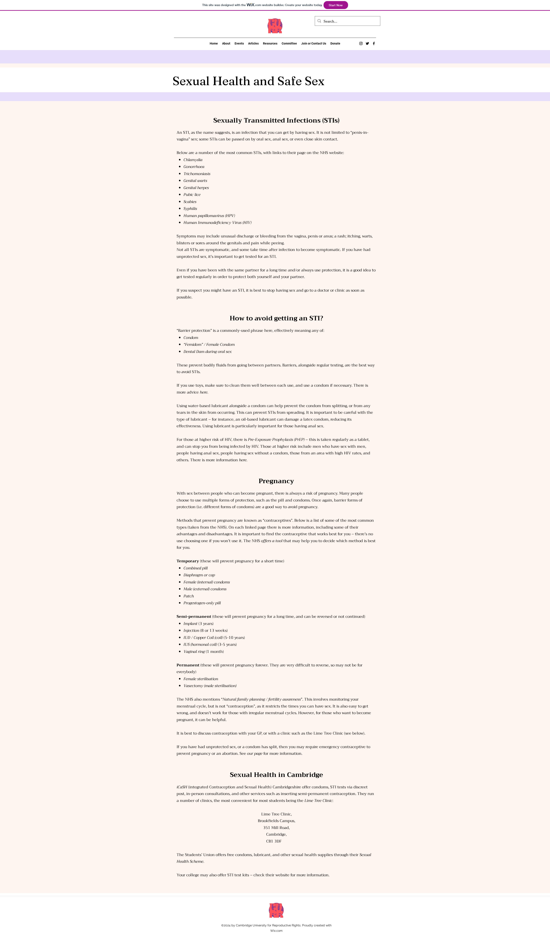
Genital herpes (196, 187)
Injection (191, 630)
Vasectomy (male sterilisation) (209, 685)
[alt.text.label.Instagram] (361, 43)
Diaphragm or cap (199, 575)
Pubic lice (191, 194)
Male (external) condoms (204, 589)
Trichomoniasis (196, 173)
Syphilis (190, 208)
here (203, 392)
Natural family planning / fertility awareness (262, 699)
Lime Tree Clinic (318, 800)
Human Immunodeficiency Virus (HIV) (217, 222)
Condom (190, 337)
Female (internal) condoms (206, 582)
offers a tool (271, 540)
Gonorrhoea (193, 166)
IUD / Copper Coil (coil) (203, 637)
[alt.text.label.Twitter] (367, 43)
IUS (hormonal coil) (200, 644)
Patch (188, 596)
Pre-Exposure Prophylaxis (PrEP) (276, 439)
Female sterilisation (200, 678)
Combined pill (195, 568)
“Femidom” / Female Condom (209, 344)
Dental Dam (193, 351)
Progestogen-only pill (202, 603)
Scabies (189, 201)
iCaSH (182, 787)
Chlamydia (192, 159)
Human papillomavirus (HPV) (209, 215)
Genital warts (195, 180)
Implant (190, 623)
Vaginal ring (194, 651)
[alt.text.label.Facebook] (374, 43)
